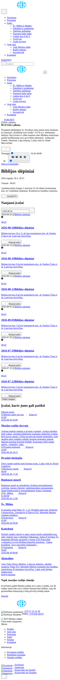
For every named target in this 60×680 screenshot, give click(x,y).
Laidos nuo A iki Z (21, 36)
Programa (11, 20)
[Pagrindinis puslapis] (22, 7)
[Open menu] (4, 11)
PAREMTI (6, 60)
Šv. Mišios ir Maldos (22, 26)
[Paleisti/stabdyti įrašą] (5, 149)
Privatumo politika (15, 652)
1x (4, 161)
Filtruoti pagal (8, 412)
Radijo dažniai (19, 49)
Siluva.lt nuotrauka (9, 164)
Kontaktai (11, 55)
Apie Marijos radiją (22, 47)
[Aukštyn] (4, 676)
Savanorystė (18, 52)
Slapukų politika (14, 657)
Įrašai (10, 23)
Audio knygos (19, 41)
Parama (10, 639)
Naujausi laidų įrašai (22, 33)
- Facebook (18, 664)
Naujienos (11, 17)
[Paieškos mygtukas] (3, 63)
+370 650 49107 (36, 614)
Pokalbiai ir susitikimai (23, 28)
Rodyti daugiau (8, 399)
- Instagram (18, 667)
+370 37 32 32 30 (32, 611)
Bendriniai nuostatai (16, 655)
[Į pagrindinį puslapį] (22, 72)
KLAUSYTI (12, 196)
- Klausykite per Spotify (24, 670)
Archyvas (17, 39)
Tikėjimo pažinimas (22, 31)
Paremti (4, 596)
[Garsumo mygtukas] (19, 159)
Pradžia (10, 629)
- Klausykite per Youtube (25, 672)
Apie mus (11, 44)
